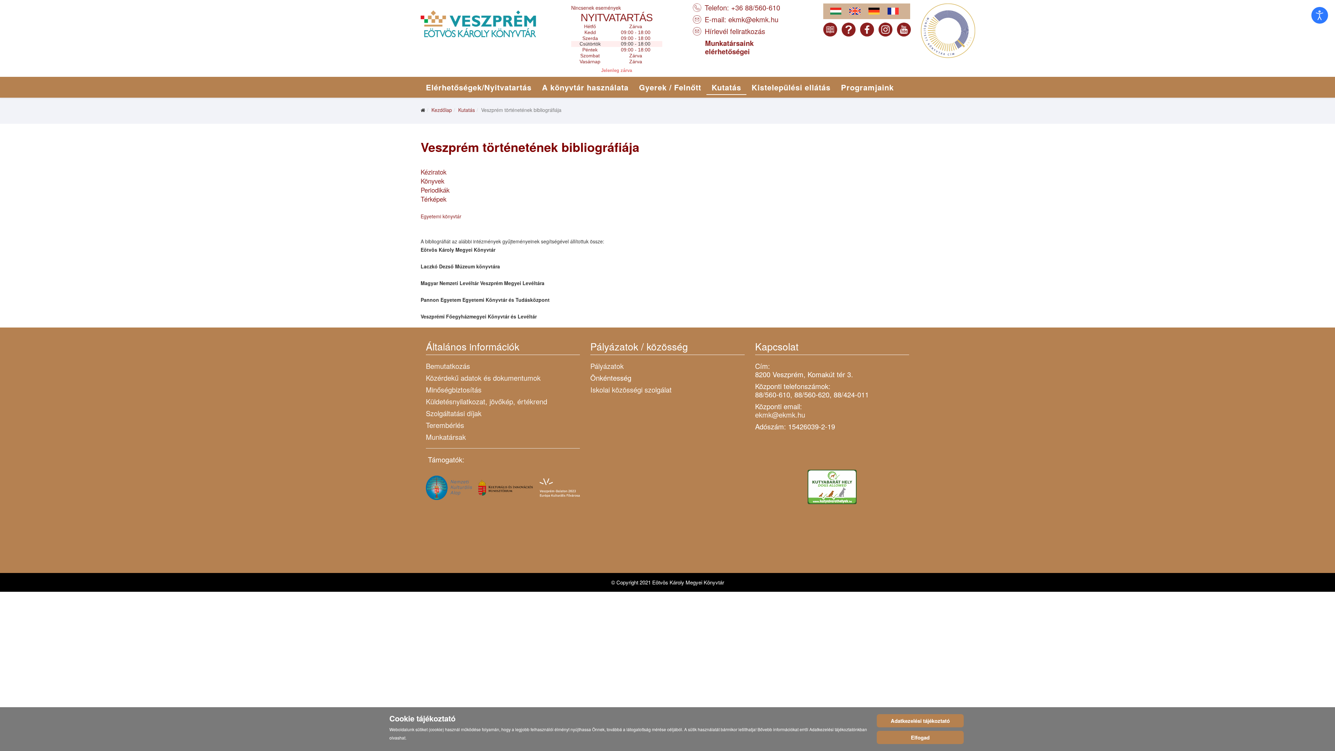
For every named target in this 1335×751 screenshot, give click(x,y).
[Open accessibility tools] (1319, 15)
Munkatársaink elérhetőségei (729, 47)
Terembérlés (445, 425)
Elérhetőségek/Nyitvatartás (479, 87)
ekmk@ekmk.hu (753, 19)
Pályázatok (607, 366)
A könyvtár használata (585, 87)
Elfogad (920, 737)
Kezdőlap (441, 109)
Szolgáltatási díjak (454, 413)
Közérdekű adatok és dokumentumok (483, 378)
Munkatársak (446, 437)
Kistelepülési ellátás (791, 87)
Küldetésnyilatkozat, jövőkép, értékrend (486, 401)
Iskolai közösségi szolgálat (631, 390)
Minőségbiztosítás (454, 390)
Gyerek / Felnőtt (670, 87)
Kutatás (726, 87)
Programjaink (867, 87)
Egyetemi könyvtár (441, 216)
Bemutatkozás (448, 366)
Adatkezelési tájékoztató (920, 721)
